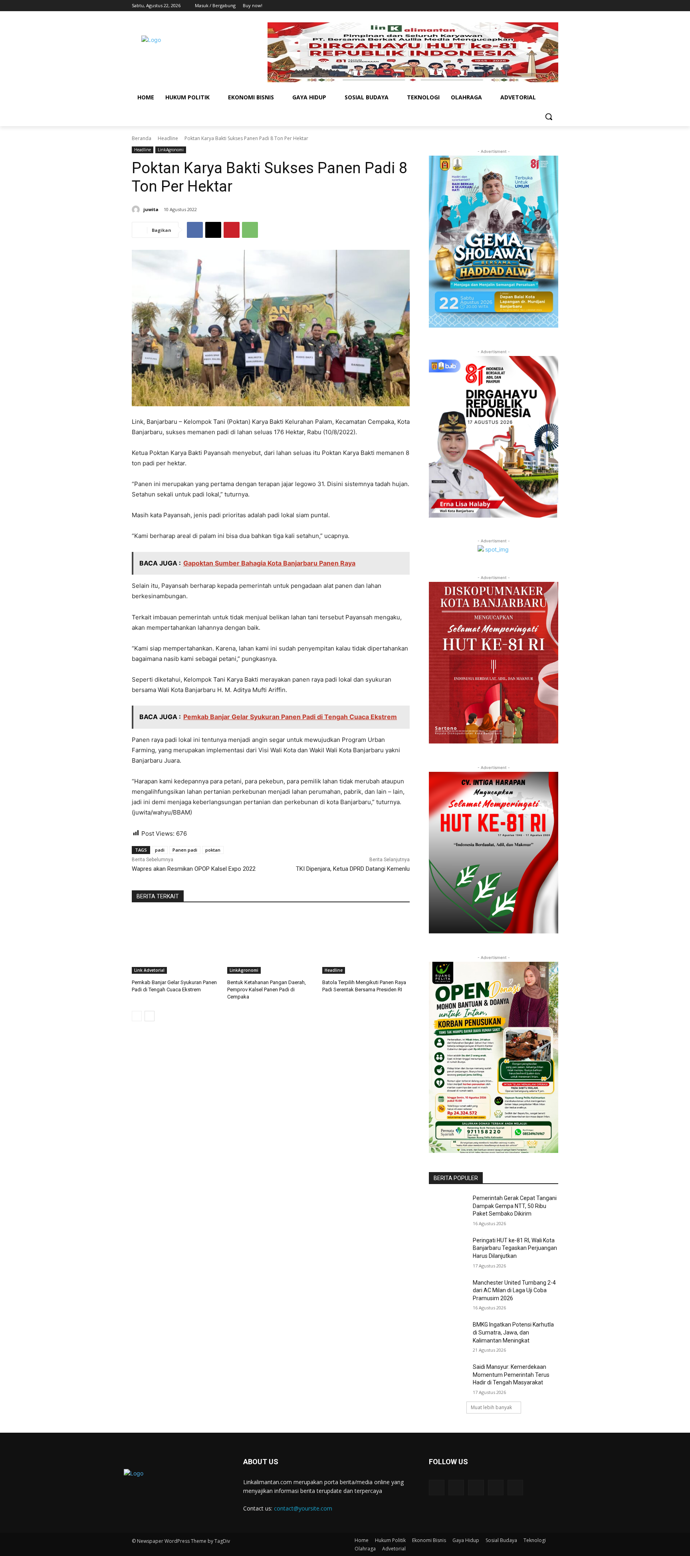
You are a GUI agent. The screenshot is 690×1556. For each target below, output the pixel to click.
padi (160, 850)
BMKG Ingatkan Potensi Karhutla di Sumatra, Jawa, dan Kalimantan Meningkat (513, 1332)
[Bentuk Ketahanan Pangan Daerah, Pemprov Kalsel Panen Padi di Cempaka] (271, 943)
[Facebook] (509, 5)
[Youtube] (553, 5)
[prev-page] (137, 1016)
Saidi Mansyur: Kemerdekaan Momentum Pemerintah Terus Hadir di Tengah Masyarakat (511, 1375)
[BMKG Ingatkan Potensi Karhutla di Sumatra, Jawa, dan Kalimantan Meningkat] (448, 1334)
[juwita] (137, 210)
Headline (168, 138)
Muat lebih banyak (491, 1407)
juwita (151, 209)
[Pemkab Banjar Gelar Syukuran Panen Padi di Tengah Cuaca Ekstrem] (175, 943)
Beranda (141, 138)
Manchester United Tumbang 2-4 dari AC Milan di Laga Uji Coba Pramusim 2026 (514, 1290)
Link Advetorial (149, 970)
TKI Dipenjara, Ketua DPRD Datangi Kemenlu (353, 868)
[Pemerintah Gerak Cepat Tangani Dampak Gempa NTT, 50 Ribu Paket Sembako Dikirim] (448, 1208)
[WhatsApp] (250, 230)
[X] (531, 5)
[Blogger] (436, 1487)
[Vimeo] (542, 5)
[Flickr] (476, 1487)
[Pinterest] (232, 230)
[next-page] (150, 1016)
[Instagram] (520, 5)
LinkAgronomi (171, 149)
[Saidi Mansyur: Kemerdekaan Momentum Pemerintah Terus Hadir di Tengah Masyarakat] (448, 1376)
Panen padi (184, 850)
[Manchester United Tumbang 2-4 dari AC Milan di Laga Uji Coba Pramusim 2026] (448, 1292)
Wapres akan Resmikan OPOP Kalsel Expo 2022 (194, 868)
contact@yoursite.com (303, 1508)
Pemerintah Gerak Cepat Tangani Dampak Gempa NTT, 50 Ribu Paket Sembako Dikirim (515, 1206)
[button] (548, 116)
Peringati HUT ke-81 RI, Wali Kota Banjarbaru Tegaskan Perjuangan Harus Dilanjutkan (515, 1248)
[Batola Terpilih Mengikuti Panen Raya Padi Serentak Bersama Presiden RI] (366, 943)
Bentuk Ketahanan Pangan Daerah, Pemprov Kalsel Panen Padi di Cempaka (266, 989)
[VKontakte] (515, 1487)
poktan (212, 850)
